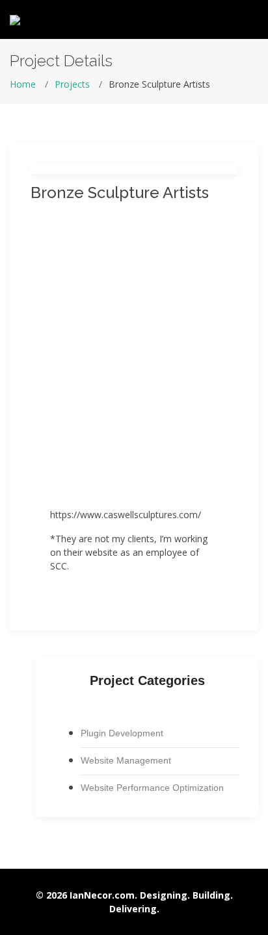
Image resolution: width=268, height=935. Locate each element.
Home (23, 84)
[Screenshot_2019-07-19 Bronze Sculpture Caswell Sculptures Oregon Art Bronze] (134, 433)
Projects (72, 84)
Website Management (126, 760)
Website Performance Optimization (152, 787)
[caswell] (134, 290)
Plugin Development (122, 733)
